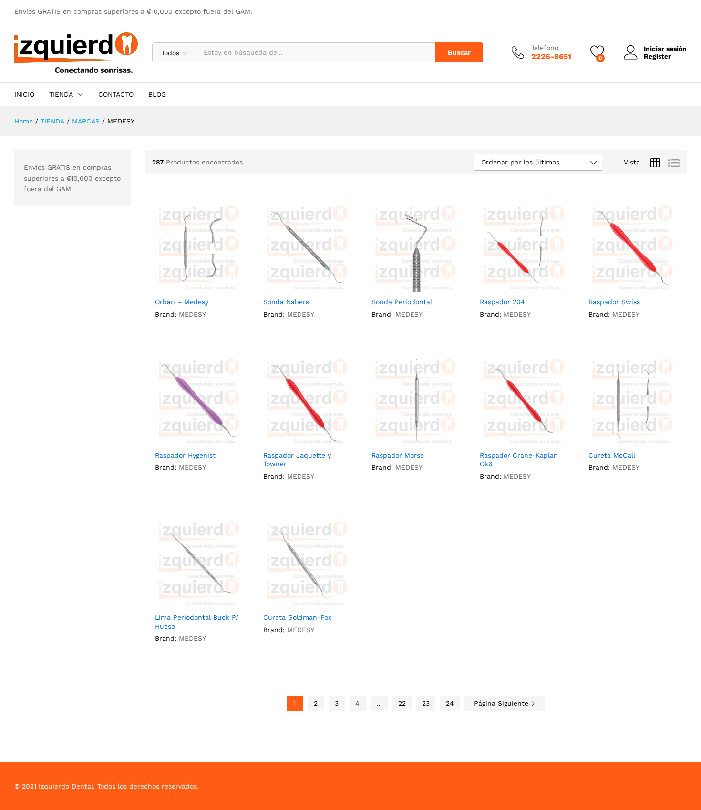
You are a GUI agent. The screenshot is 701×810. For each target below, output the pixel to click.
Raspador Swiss (614, 302)
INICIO (24, 94)
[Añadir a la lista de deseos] (199, 286)
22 (402, 703)
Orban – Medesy (181, 302)
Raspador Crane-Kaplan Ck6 (519, 459)
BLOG (157, 94)
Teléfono (544, 47)
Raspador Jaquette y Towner (297, 459)
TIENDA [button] (61, 94)
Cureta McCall (611, 455)
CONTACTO (116, 94)
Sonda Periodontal (401, 302)
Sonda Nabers (286, 302)
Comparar (221, 286)
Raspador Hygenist (185, 455)
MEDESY (192, 314)
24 (450, 703)
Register (657, 56)
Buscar (459, 52)
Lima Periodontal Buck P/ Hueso (196, 622)
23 (426, 703)
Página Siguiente (502, 703)
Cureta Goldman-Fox (297, 617)
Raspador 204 (502, 302)
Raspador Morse (397, 455)
